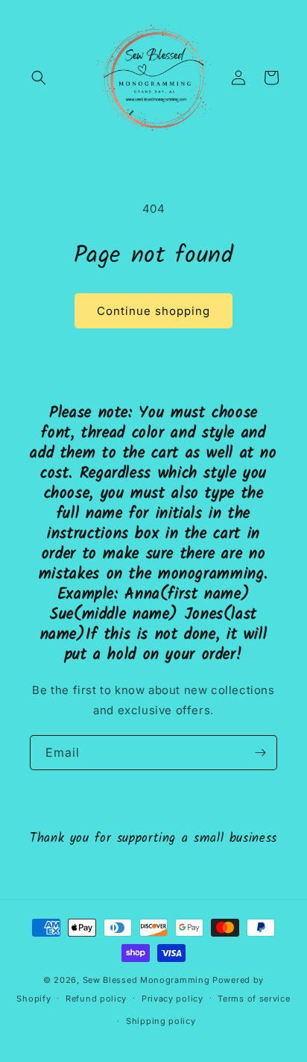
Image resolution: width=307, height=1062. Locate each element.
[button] (38, 77)
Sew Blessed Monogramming (146, 980)
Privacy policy (172, 998)
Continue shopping (153, 311)
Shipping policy (161, 1021)
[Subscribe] (260, 752)
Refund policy (96, 998)
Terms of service (254, 998)
